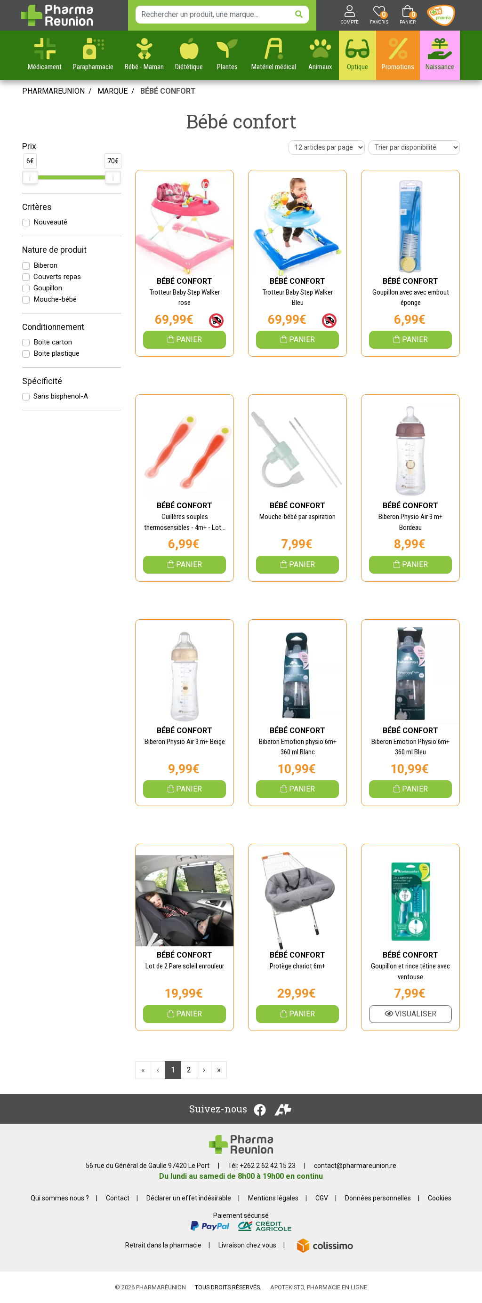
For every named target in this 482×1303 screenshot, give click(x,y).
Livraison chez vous (247, 1245)
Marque (112, 91)
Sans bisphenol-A (60, 396)
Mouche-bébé (55, 299)
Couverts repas (57, 276)
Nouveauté (50, 222)
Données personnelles (378, 1198)
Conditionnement (53, 327)
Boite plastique (56, 353)
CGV (321, 1198)
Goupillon (47, 288)
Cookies (439, 1198)
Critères (37, 207)
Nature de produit (54, 250)
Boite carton (52, 342)
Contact (117, 1198)
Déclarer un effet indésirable (188, 1198)
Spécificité (42, 381)
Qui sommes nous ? (60, 1198)
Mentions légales (273, 1198)
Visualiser (414, 1013)
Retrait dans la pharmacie (163, 1245)
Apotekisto (318, 1287)
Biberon (45, 265)
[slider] (30, 177)
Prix (29, 146)
